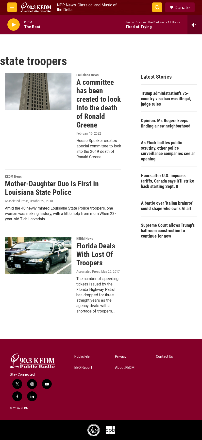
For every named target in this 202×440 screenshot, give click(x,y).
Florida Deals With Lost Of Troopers (95, 254)
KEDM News (13, 176)
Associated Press (16, 201)
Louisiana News (87, 75)
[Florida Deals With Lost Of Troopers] (38, 255)
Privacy (120, 356)
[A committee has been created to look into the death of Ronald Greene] (38, 91)
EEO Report (83, 367)
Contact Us (164, 356)
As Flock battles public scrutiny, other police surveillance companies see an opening (168, 150)
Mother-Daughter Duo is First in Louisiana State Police (52, 188)
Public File (82, 356)
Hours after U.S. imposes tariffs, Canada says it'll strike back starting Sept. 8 (167, 181)
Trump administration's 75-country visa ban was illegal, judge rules (166, 99)
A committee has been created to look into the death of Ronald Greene (98, 103)
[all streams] (194, 24)
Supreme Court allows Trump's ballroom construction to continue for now (168, 231)
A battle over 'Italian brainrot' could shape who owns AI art (167, 205)
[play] (13, 25)
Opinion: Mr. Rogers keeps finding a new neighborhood (165, 123)
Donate (182, 7)
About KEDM (125, 367)
